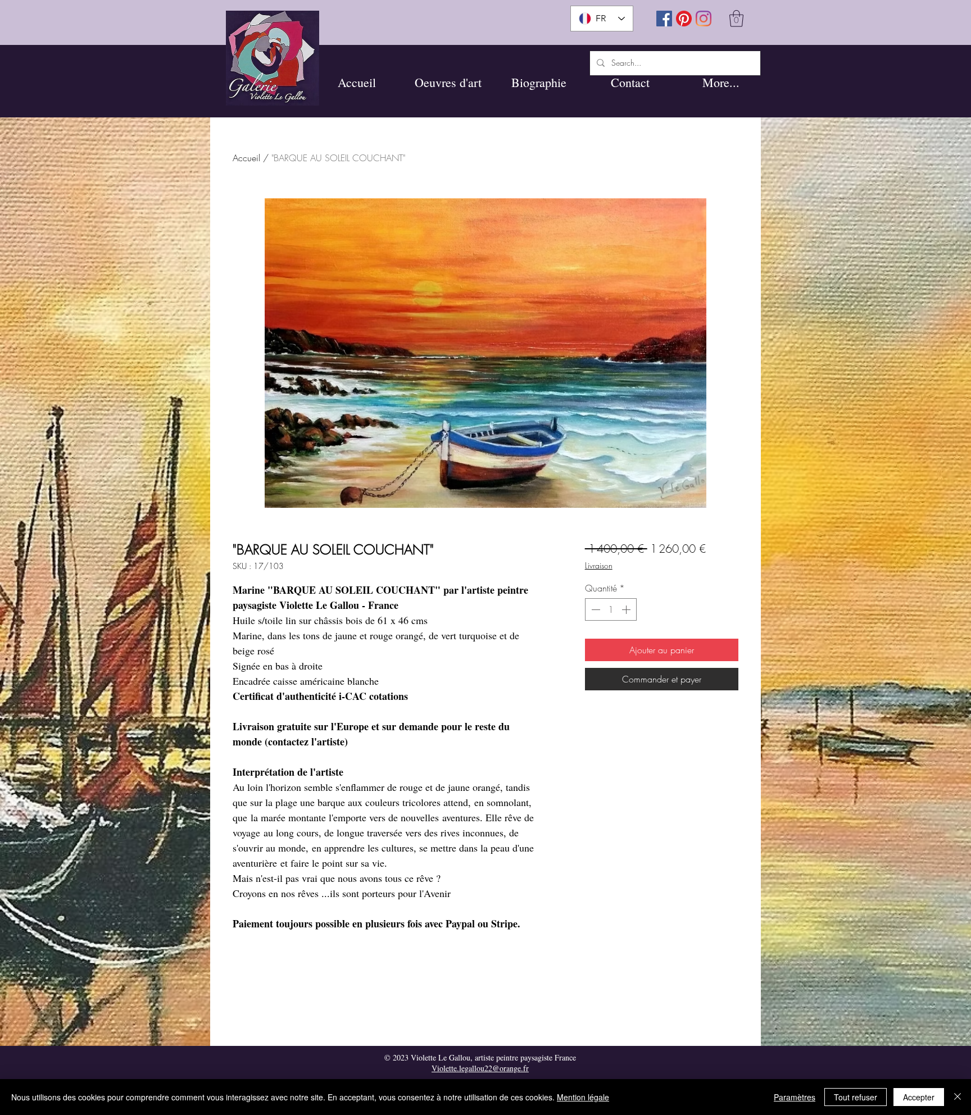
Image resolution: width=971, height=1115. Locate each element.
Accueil (246, 158)
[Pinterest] (684, 18)
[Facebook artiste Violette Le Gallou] (664, 18)
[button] (447, 82)
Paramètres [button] (794, 1097)
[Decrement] (594, 609)
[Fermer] (957, 1097)
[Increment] (627, 609)
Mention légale (583, 1097)
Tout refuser (855, 1097)
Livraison (598, 565)
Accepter (918, 1097)
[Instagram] (703, 18)
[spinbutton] (610, 609)
